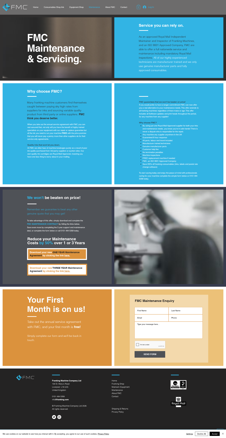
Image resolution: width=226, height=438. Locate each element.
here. (67, 255)
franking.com (63, 399)
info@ (54, 399)
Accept (214, 433)
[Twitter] (54, 417)
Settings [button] (189, 433)
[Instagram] (59, 417)
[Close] (222, 434)
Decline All (201, 433)
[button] (138, 6)
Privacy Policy (103, 433)
